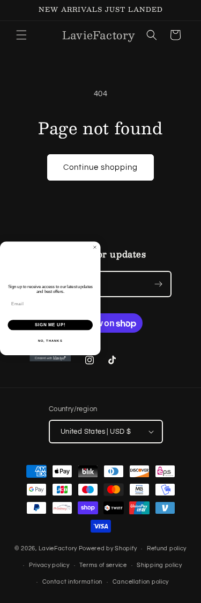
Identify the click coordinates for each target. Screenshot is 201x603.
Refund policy (167, 548)
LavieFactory (58, 548)
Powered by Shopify (108, 548)
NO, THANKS (50, 340)
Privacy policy (49, 565)
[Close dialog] (95, 247)
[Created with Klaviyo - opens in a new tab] (50, 358)
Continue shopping (100, 167)
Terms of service (102, 565)
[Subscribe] (158, 284)
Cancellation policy (141, 582)
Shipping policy (159, 565)
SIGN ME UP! (50, 324)
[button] (21, 35)
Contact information (72, 582)
